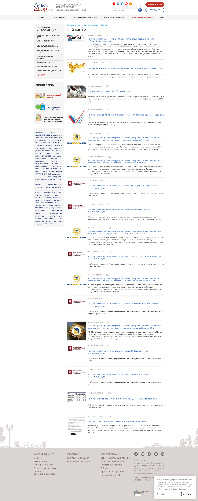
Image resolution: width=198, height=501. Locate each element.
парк (60, 179)
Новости (43, 17)
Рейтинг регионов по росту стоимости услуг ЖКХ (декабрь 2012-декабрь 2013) (122, 399)
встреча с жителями (45, 138)
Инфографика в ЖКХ (111, 475)
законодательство (43, 156)
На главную (116, 7)
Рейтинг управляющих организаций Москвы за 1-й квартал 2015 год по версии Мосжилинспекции (123, 304)
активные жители (48, 132)
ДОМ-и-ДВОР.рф (141, 465)
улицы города (56, 208)
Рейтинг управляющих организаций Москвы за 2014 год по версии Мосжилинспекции (118, 352)
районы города (43, 195)
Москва (38, 171)
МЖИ (37, 169)
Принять (187, 494)
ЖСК (59, 153)
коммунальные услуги (45, 166)
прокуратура (57, 187)
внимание (58, 135)
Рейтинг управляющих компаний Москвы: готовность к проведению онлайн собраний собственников (122, 40)
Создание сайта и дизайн (147, 477)
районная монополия (53, 192)
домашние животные (43, 151)
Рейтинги (104, 25)
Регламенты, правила (111, 464)
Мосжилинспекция (53, 169)
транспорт (39, 208)
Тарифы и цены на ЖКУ (112, 461)
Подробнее (161, 494)
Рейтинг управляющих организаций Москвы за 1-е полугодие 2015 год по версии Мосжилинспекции (124, 257)
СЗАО (37, 203)
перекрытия (50, 182)
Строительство (47, 203)
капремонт (41, 161)
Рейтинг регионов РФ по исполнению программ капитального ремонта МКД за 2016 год (126, 116)
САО (54, 200)
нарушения (57, 174)
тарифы (58, 203)
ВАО (52, 135)
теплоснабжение (55, 205)
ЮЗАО (52, 224)
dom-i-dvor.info (157, 465)
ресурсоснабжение (43, 200)
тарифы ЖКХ (41, 205)
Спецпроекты (59, 17)
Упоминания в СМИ (43, 464)
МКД (43, 169)
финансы (53, 219)
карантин (57, 161)
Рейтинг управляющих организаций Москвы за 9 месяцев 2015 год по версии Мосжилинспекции (122, 186)
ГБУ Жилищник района (48, 143)
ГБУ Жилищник (55, 140)
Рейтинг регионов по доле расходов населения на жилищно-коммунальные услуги (125, 68)
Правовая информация (112, 471)
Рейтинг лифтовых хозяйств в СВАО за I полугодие (110, 91)
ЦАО (55, 221)
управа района (41, 211)
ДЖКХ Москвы (55, 148)
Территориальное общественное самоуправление (53, 119)
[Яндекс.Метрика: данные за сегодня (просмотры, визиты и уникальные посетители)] (142, 491)
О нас (162, 17)
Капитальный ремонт (54, 96)
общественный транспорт (46, 179)
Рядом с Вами (40, 461)
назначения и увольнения (48, 172)
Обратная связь (127, 7)
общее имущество (54, 177)
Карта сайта (138, 7)
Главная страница (73, 25)
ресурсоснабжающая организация (48, 197)
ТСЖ (47, 208)
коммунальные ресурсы (48, 164)
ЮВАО (47, 224)
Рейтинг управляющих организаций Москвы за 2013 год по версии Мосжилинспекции (118, 375)
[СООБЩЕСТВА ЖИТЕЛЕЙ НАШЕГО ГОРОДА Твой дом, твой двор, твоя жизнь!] (43, 7)
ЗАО (54, 156)
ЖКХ (50, 153)
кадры (59, 156)
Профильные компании (114, 17)
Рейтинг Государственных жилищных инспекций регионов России (117, 421)
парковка (39, 182)
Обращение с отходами (53, 108)
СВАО (59, 200)
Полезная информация (142, 17)
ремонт (58, 195)
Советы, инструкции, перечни (115, 457)
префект (48, 187)
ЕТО (53, 151)
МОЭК (45, 171)
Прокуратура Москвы (43, 190)
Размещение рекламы (45, 468)
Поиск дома (155, 10)
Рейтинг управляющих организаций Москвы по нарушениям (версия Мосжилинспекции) (119, 210)
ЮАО (43, 224)
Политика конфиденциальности (44, 472)
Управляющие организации (85, 17)
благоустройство (43, 135)
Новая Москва (40, 177)
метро (59, 166)
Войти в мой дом (155, 5)
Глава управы (44, 145)
